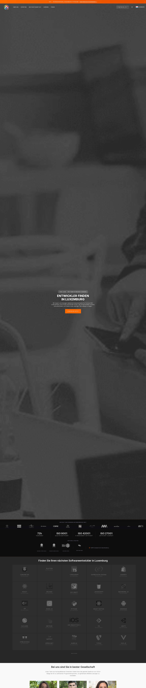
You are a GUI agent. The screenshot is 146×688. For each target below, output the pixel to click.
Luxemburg (141, 7)
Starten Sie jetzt (122, 7)
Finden (53, 7)
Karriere (46, 7)
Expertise (24, 7)
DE (132, 7)
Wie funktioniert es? (35, 7)
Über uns (15, 7)
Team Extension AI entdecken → (88, 1)
